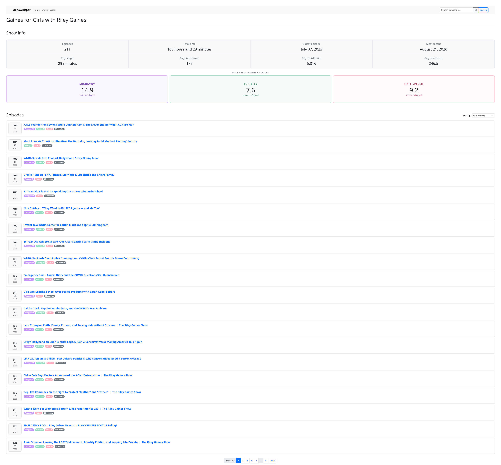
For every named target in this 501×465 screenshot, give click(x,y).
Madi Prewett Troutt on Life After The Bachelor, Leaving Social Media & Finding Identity (80, 141)
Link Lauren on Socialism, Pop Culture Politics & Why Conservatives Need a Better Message (82, 358)
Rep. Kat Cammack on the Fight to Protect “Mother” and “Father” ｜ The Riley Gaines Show (82, 392)
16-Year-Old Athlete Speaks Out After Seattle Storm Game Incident (67, 241)
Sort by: (467, 115)
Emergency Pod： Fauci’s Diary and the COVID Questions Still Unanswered (71, 275)
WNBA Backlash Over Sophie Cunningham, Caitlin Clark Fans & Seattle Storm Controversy (81, 258)
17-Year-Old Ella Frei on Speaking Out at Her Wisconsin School (63, 191)
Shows (45, 9)
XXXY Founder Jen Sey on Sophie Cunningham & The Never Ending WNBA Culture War (79, 124)
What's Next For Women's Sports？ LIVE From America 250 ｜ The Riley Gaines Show (77, 408)
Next (273, 460)
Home (37, 9)
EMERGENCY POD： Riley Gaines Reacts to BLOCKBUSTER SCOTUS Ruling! (70, 425)
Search (483, 9)
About (53, 9)
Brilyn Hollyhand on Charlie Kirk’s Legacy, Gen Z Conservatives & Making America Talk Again (83, 342)
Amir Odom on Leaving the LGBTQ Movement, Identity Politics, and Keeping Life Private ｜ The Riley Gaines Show (97, 442)
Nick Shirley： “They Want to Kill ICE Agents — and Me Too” (62, 208)
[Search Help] (475, 9)
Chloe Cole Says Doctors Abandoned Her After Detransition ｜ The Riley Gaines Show (78, 375)
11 (266, 460)
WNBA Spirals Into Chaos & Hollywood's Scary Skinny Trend (61, 158)
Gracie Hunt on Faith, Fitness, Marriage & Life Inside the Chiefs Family (69, 174)
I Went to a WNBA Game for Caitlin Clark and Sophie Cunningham (66, 225)
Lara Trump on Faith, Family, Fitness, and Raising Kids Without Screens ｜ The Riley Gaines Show (86, 325)
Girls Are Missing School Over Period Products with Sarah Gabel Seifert (69, 291)
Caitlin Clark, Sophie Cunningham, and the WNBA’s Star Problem (65, 308)
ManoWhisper (22, 10)
